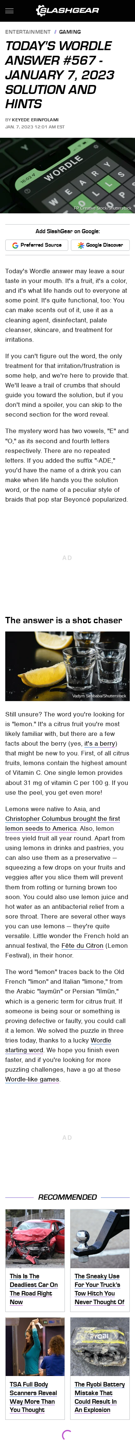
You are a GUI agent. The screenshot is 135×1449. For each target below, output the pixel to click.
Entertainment (28, 32)
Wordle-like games (32, 1079)
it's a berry (99, 743)
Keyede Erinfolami (35, 119)
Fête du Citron (83, 945)
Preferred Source (41, 245)
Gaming (70, 32)
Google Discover (104, 245)
